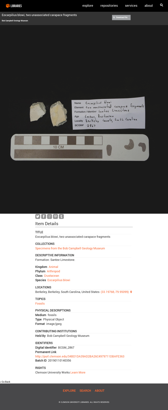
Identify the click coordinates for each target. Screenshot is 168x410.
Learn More (77, 372)
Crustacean (51, 276)
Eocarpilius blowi (58, 280)
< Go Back (5, 381)
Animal (53, 267)
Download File (121, 17)
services (131, 5)
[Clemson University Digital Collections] (13, 5)
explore (87, 5)
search (85, 390)
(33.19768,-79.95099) (115, 292)
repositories (109, 5)
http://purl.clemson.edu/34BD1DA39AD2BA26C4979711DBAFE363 (79, 356)
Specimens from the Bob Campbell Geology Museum (70, 248)
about (149, 5)
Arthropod (53, 271)
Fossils (40, 303)
